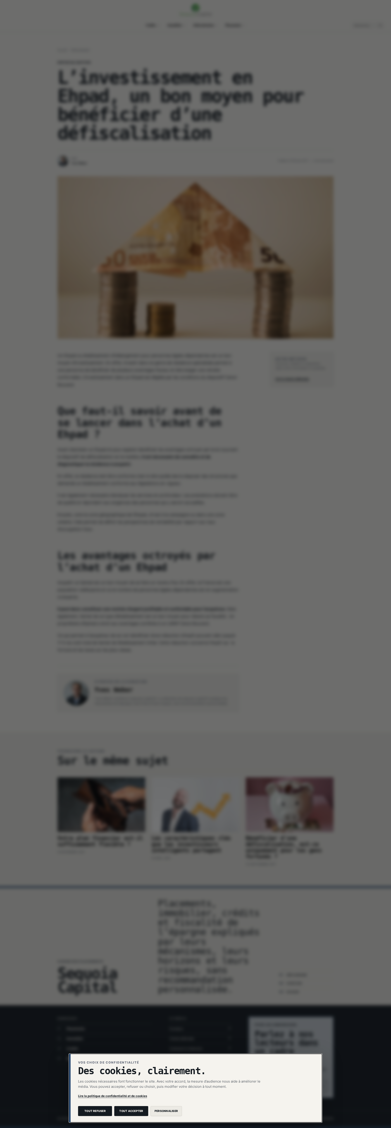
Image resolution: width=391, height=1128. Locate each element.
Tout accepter (131, 1111)
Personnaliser (166, 1111)
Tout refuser (95, 1111)
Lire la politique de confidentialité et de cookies (112, 1096)
